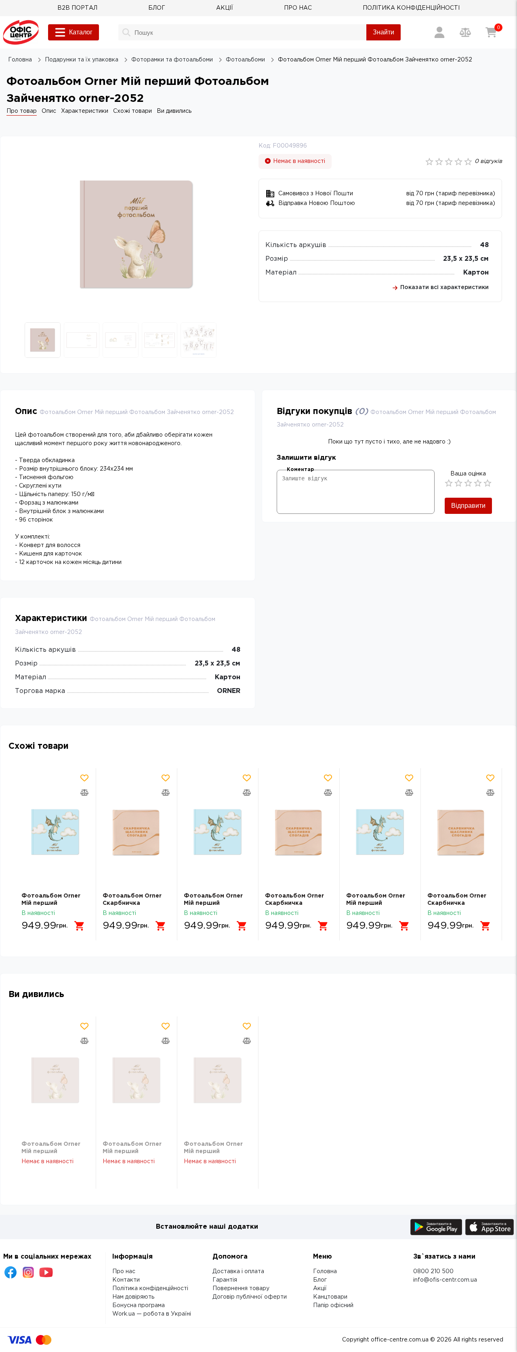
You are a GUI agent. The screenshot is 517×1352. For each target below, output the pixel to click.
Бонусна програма (138, 1305)
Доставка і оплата (238, 1271)
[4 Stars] (478, 483)
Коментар (300, 469)
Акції (320, 1288)
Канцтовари (330, 1297)
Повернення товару (240, 1288)
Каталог (80, 32)
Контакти (126, 1280)
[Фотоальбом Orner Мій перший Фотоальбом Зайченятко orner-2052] (55, 1080)
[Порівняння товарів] (465, 32)
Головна (325, 1271)
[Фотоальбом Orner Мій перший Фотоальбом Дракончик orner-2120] (55, 832)
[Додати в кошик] (79, 926)
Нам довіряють (133, 1297)
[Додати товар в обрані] (84, 777)
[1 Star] (449, 483)
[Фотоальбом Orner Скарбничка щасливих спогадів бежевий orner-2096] (136, 832)
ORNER (228, 691)
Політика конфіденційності (150, 1288)
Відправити (468, 505)
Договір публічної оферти (249, 1297)
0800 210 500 (433, 1271)
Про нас (123, 1271)
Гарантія (224, 1280)
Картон (476, 273)
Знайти (383, 32)
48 (484, 245)
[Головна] (21, 32)
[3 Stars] (468, 483)
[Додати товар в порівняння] (84, 792)
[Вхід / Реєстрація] (439, 32)
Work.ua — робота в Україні (151, 1314)
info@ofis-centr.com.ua (445, 1280)
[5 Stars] (487, 483)
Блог (320, 1280)
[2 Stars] (458, 483)
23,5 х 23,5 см (466, 259)
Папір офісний (333, 1305)
